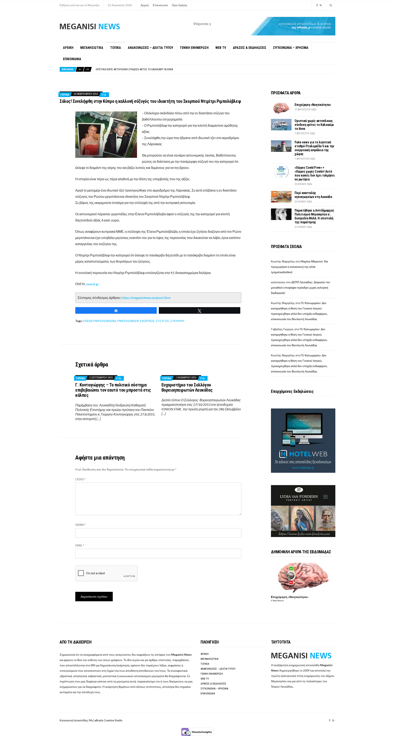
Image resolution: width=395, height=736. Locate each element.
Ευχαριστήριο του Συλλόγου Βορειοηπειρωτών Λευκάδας (187, 387)
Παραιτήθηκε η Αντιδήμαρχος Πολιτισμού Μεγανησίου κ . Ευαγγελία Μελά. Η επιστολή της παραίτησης (314, 216)
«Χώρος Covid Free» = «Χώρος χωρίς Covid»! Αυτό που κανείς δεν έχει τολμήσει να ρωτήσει (315, 173)
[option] (215, 69)
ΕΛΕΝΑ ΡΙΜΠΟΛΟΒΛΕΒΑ (99, 321)
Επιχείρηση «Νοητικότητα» (313, 105)
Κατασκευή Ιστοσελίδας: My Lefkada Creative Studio (91, 720)
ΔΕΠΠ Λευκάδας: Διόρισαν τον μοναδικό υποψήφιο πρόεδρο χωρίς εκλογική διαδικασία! (300, 287)
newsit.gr (92, 284)
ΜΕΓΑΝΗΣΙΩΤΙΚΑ (91, 48)
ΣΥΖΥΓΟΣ (162, 321)
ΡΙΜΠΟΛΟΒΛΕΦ (128, 321)
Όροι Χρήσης (179, 5)
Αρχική (145, 5)
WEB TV (220, 48)
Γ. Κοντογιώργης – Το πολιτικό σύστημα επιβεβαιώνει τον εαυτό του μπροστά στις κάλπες (113, 390)
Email (79, 545)
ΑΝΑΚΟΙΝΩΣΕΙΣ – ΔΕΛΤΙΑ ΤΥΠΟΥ (150, 48)
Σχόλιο (80, 479)
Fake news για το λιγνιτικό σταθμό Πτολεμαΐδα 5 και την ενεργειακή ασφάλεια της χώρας (148, 69)
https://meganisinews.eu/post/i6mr (146, 298)
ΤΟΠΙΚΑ (115, 48)
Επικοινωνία (160, 5)
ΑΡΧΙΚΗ (68, 48)
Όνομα (80, 525)
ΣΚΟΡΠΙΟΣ (147, 321)
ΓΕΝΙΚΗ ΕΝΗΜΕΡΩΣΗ (194, 48)
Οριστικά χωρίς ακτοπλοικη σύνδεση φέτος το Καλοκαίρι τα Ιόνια (314, 125)
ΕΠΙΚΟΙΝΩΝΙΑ (72, 59)
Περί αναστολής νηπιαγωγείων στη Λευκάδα (313, 195)
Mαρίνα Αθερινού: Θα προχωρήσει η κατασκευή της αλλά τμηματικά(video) (299, 267)
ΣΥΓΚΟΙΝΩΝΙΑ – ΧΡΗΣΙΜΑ (290, 48)
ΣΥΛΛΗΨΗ (177, 321)
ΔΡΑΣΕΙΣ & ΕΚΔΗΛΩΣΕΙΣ (249, 48)
